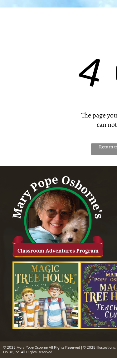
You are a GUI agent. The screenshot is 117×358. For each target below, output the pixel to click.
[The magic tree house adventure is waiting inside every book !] (46, 295)
